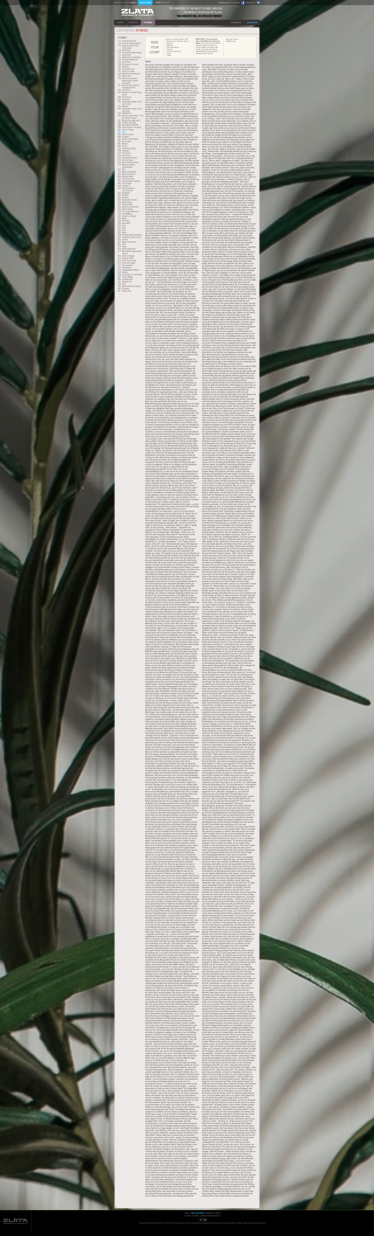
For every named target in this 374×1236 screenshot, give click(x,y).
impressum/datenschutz (211, 1216)
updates (133, 22)
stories (147, 22)
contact (195, 1216)
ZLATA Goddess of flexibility (138, 12)
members (236, 22)
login (132, 3)
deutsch (166, 2)
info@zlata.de (231, 41)
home (120, 22)
